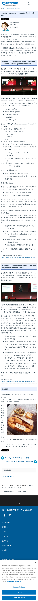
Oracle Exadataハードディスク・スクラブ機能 (19, 462)
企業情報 (5, 541)
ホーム (4, 8)
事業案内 (5, 527)
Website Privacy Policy (14, 581)
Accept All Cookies (19, 598)
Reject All (19, 592)
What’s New (6, 522)
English (4, 550)
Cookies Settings (19, 587)
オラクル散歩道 (15, 8)
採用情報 (5, 536)
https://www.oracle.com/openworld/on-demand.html (17, 257)
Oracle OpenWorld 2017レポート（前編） (17, 458)
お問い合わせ (6, 545)
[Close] (35, 562)
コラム (8, 8)
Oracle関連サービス (8, 477)
